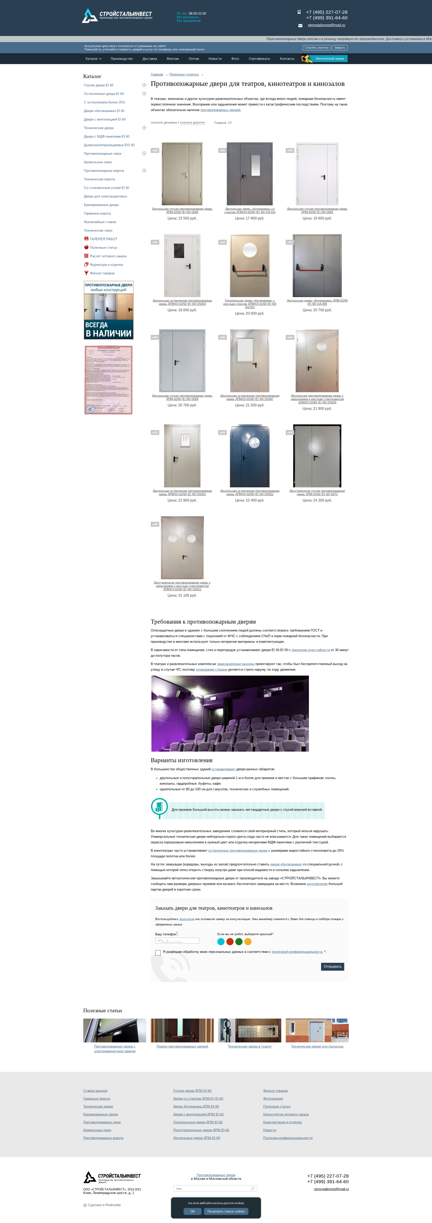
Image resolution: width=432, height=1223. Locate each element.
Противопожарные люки (102, 153)
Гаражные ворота (97, 213)
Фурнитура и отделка (106, 265)
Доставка (150, 58)
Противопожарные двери (216, 1175)
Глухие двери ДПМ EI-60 (192, 1091)
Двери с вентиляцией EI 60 (105, 119)
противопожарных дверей (220, 110)
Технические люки (98, 230)
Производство (122, 58)
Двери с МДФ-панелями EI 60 (106, 136)
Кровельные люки (98, 162)
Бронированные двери (101, 205)
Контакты (287, 58)
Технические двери (99, 128)
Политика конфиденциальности (288, 1138)
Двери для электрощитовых (105, 196)
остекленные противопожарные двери (238, 850)
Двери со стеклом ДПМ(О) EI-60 (198, 1098)
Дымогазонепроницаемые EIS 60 (109, 145)
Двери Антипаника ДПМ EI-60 (196, 1106)
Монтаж (173, 58)
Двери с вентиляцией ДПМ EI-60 (198, 1114)
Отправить (333, 966)
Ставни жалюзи (95, 1091)
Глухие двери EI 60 (98, 85)
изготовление (317, 884)
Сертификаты (259, 58)
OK (193, 1211)
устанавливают (223, 769)
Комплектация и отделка (282, 1122)
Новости (215, 58)
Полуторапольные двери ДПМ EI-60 (201, 1130)
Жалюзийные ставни (100, 222)
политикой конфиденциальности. (297, 952)
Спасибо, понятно (316, 47)
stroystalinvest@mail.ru (326, 25)
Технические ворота (99, 179)
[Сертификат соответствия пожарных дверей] (108, 414)
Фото (235, 58)
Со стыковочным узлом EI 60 (106, 188)
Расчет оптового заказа (108, 256)
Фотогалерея (273, 1098)
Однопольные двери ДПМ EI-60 (198, 1122)
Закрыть (340, 47)
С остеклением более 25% (104, 102)
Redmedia (113, 1205)
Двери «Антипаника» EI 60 (104, 111)
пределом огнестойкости (311, 650)
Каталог (92, 58)
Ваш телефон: (166, 934)
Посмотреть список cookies (226, 1211)
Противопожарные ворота (104, 170)
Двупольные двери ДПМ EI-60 (196, 1138)
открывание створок (211, 669)
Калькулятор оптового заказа (286, 1114)
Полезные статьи (103, 247)
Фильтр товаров (102, 273)
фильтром (186, 919)
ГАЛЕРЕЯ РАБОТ (103, 239)
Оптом (194, 58)
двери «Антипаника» (286, 864)
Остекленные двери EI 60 (104, 94)
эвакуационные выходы (235, 664)
